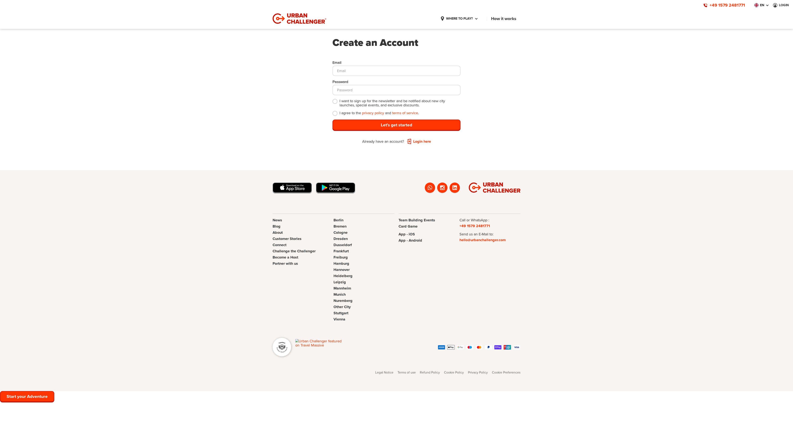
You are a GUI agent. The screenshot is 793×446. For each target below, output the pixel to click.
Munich (340, 294)
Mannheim (342, 288)
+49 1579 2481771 (474, 226)
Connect (279, 245)
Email (336, 62)
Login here (422, 141)
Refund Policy (430, 372)
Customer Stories (287, 239)
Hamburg (341, 263)
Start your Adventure (27, 396)
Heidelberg (343, 276)
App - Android (410, 240)
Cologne (341, 232)
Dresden (341, 239)
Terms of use (407, 372)
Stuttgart (341, 313)
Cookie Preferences (506, 372)
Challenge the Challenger (294, 251)
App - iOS (407, 234)
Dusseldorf (343, 245)
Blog (276, 226)
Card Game (408, 226)
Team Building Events (417, 220)
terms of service (405, 113)
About (278, 232)
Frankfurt (341, 251)
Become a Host (285, 257)
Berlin (338, 220)
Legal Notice (384, 372)
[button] (459, 18)
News (277, 220)
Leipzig (340, 282)
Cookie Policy (454, 372)
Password (340, 82)
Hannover (342, 270)
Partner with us (285, 263)
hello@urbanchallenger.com (482, 240)
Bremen (340, 226)
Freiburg (341, 257)
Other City (342, 307)
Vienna (339, 319)
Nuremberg (343, 301)
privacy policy (373, 113)
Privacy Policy (478, 372)
